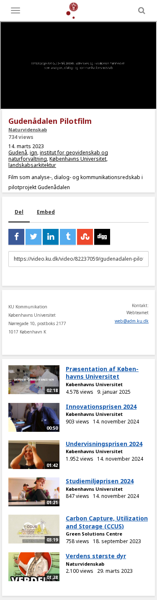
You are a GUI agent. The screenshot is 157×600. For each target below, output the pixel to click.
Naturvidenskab (27, 129)
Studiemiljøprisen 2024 (100, 481)
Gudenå (17, 152)
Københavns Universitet (77, 158)
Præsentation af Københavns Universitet (102, 373)
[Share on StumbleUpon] (85, 237)
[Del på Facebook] (16, 237)
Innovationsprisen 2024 (101, 406)
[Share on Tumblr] (68, 237)
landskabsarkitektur (32, 165)
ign (33, 152)
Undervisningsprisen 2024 (104, 444)
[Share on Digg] (102, 237)
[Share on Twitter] (33, 237)
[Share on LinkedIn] (51, 237)
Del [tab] (19, 211)
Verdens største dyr (96, 556)
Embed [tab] (46, 211)
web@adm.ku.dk (132, 321)
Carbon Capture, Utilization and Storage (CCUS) (107, 522)
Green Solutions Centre (94, 534)
